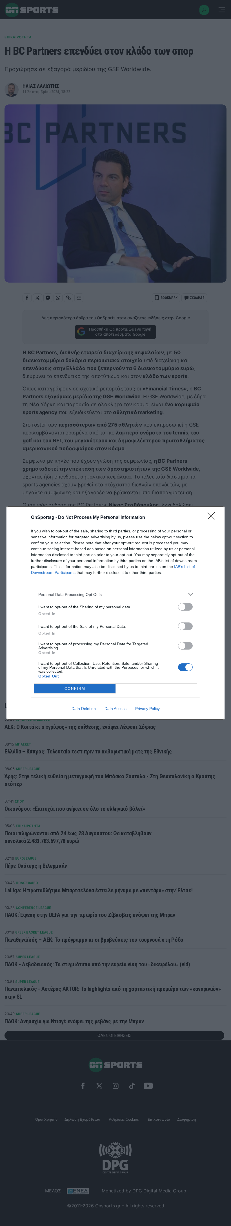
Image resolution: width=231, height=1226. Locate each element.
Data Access (115, 708)
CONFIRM (75, 689)
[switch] (185, 607)
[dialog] (115, 613)
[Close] (213, 517)
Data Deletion (84, 708)
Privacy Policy (147, 708)
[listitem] (115, 594)
